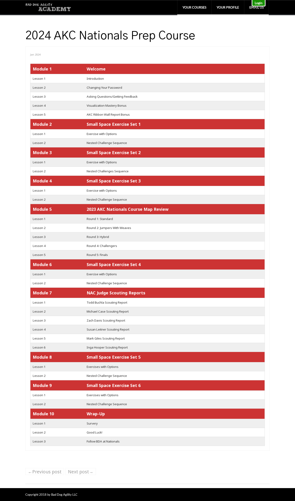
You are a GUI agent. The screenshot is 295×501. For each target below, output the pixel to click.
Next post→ (80, 472)
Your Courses (194, 7)
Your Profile (228, 7)
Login (259, 3)
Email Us (256, 7)
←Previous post (45, 472)
